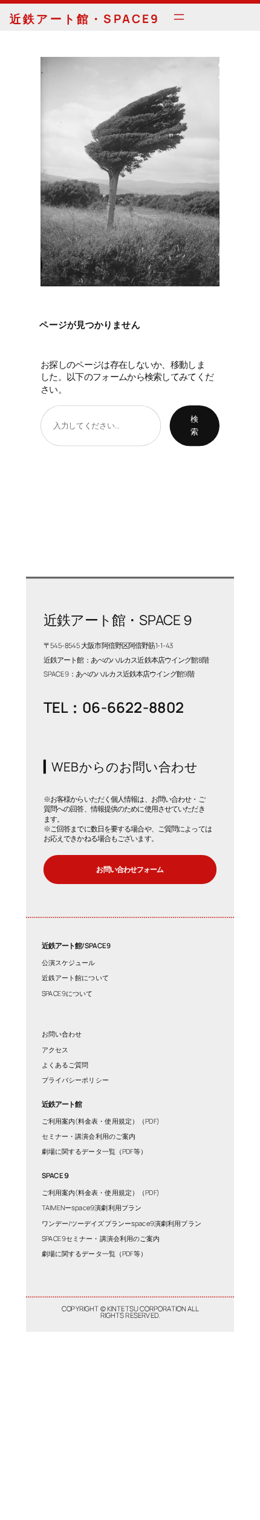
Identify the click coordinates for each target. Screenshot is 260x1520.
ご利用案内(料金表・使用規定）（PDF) (101, 1120)
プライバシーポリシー (75, 1079)
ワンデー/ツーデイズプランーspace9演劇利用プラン (121, 1222)
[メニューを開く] (179, 17)
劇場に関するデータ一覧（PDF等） (95, 1151)
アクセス (55, 1048)
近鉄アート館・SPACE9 (85, 19)
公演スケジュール (69, 962)
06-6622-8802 (133, 706)
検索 (194, 424)
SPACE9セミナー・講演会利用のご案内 (101, 1237)
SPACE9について (67, 992)
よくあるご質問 (65, 1064)
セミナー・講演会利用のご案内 (89, 1136)
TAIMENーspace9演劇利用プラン (92, 1207)
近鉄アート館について (75, 977)
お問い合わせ (62, 1033)
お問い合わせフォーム (129, 869)
